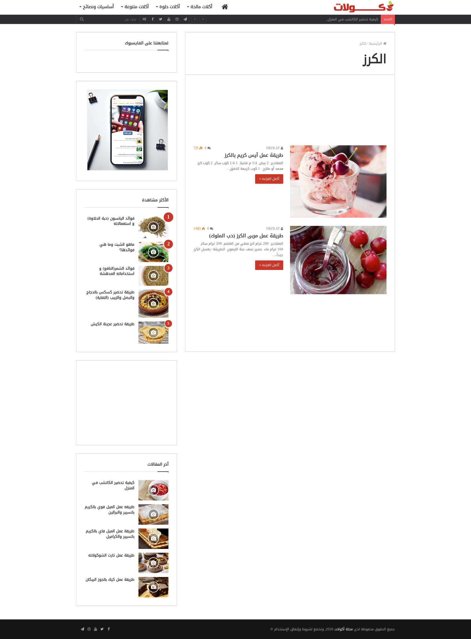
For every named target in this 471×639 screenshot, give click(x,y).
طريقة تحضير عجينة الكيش (112, 324)
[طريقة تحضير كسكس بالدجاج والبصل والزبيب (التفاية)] (153, 304)
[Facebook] (152, 19)
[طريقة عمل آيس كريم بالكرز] (338, 181)
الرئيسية (376, 43)
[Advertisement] (290, 111)
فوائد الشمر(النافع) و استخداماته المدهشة (116, 271)
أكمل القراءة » (269, 179)
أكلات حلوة (169, 6)
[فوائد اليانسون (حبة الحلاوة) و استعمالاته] (153, 227)
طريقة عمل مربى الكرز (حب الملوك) (246, 235)
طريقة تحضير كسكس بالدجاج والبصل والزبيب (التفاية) (110, 294)
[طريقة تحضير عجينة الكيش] (153, 332)
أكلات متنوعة (137, 6)
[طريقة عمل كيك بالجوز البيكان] (153, 587)
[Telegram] (185, 19)
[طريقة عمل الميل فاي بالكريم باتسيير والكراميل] (153, 539)
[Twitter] (160, 19)
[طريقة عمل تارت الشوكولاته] (153, 563)
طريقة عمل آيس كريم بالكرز (254, 155)
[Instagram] (177, 19)
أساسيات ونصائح (98, 6)
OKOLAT (273, 148)
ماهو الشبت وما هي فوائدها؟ (116, 247)
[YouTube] (169, 19)
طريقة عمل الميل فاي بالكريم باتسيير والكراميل (110, 533)
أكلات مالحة (201, 6)
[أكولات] (354, 7)
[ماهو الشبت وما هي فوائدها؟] (153, 252)
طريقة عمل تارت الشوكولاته (111, 555)
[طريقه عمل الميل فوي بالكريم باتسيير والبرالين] (153, 514)
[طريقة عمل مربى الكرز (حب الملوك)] (338, 260)
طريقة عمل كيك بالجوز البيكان (110, 579)
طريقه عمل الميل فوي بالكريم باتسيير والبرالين (109, 509)
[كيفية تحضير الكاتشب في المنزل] (153, 490)
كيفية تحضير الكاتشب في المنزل (353, 19)
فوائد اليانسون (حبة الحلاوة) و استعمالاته (110, 221)
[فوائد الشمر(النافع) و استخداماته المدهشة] (153, 276)
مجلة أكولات (343, 629)
